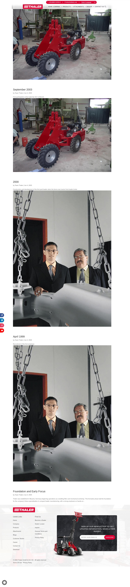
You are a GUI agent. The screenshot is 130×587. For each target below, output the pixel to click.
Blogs (15, 535)
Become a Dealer (40, 520)
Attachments (78, 6)
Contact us (99, 6)
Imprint (37, 527)
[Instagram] (2, 325)
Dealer (89, 6)
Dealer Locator (39, 524)
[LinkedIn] (2, 320)
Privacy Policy (39, 537)
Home (50, 6)
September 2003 (22, 89)
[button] (105, 6)
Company (56, 6)
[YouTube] (2, 330)
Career (15, 542)
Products (67, 6)
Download (16, 549)
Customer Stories (18, 538)
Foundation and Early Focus (29, 491)
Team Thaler (19, 93)
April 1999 (19, 336)
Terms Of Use (17, 562)
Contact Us (16, 546)
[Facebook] (2, 315)
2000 (16, 181)
